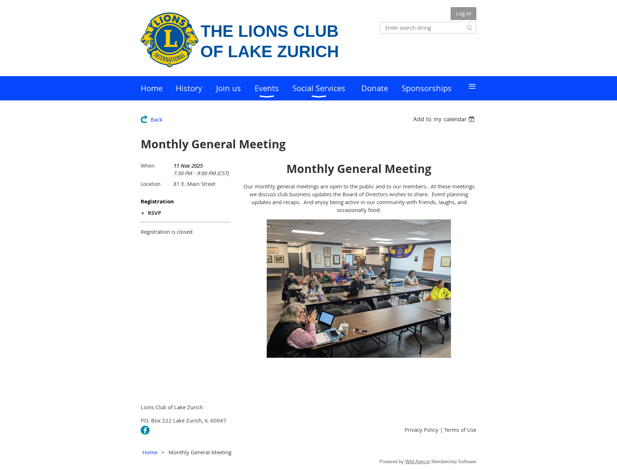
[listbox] (444, 119)
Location (151, 183)
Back (156, 119)
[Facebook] (145, 430)
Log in (463, 13)
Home (149, 452)
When (148, 165)
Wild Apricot (417, 461)
